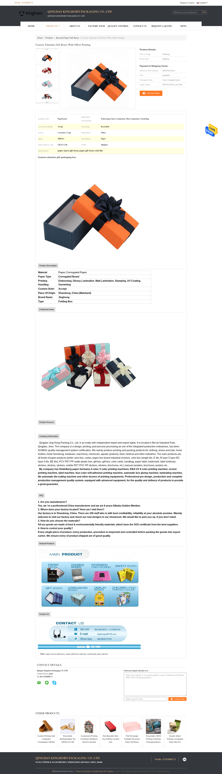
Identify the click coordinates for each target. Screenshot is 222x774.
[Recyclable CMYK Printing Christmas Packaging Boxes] (153, 726)
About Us (74, 26)
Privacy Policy (68, 771)
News (183, 26)
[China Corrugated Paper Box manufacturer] (31, 13)
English (203, 3)
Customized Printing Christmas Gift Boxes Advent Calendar (89, 739)
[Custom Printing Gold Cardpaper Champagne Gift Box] (46, 726)
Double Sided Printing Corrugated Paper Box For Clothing (175, 740)
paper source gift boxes (55, 654)
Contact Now (153, 93)
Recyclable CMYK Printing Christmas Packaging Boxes (153, 739)
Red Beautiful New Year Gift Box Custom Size (110, 739)
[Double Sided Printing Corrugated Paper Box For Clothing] (174, 726)
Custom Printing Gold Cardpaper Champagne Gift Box (46, 739)
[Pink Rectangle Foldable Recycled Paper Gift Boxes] (132, 726)
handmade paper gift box (97, 654)
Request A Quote (187, 3)
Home (31, 26)
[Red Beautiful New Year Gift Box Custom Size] (110, 726)
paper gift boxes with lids (76, 654)
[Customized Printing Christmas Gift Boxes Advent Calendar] (89, 726)
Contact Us (140, 26)
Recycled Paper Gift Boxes (67, 37)
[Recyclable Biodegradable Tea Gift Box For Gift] (67, 726)
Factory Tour (96, 26)
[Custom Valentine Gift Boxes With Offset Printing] (46, 57)
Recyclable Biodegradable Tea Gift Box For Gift (68, 739)
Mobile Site (58, 771)
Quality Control (118, 26)
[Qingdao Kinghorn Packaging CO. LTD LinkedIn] (185, 759)
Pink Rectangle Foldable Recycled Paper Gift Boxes (132, 739)
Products (52, 26)
